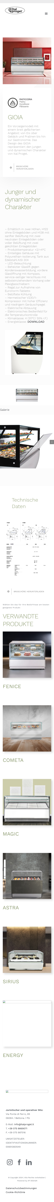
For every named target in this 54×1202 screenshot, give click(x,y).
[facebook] (19, 1162)
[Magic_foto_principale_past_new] (27, 780)
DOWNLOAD (36, 321)
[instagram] (10, 1162)
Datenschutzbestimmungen (21, 1188)
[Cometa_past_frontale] (27, 706)
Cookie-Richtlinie (15, 1192)
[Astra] (27, 854)
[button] (2, 442)
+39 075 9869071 (17, 1128)
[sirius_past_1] (27, 927)
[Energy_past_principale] (27, 1001)
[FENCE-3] (27, 632)
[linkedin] (29, 1162)
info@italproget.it (24, 1124)
